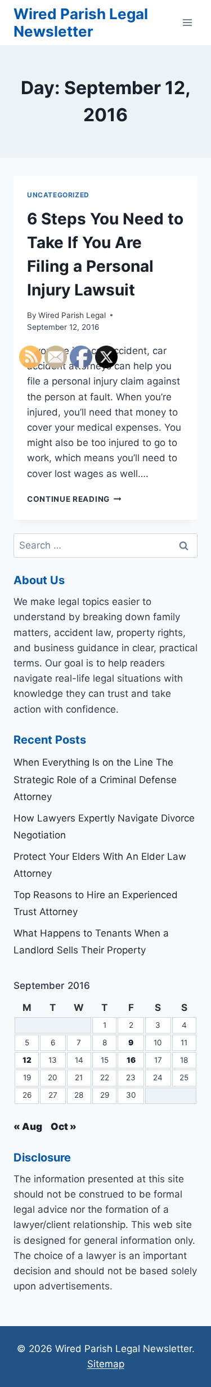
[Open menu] (187, 22)
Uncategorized (58, 195)
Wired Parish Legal (72, 315)
